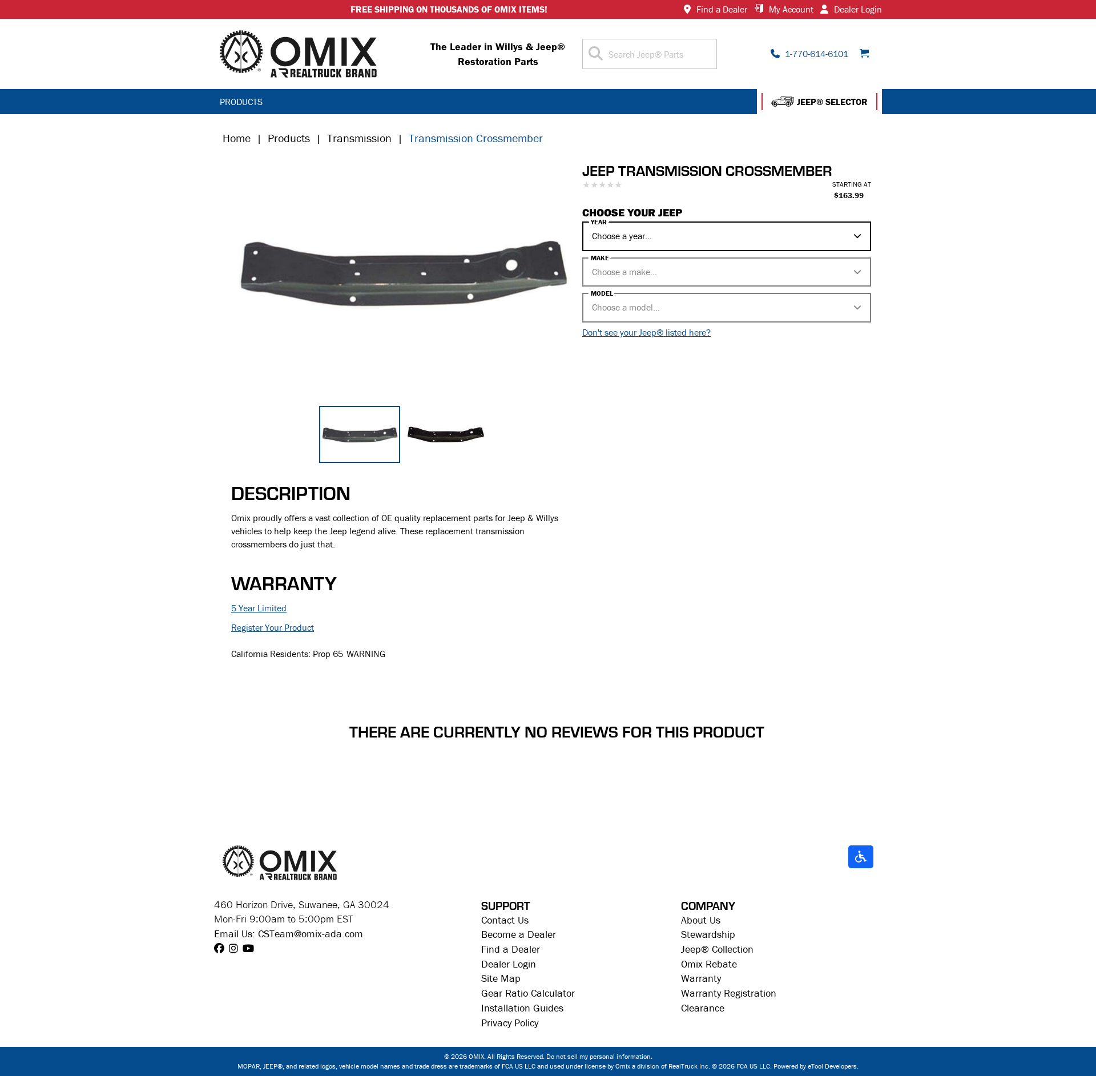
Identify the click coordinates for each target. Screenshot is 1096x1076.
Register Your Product (272, 627)
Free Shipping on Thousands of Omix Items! (448, 9)
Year (599, 222)
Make (600, 258)
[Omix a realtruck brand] (280, 861)
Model (602, 293)
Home (237, 138)
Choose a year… (622, 235)
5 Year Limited (259, 608)
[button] (819, 101)
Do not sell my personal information (598, 1056)
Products (289, 138)
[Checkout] (868, 54)
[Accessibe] (860, 857)
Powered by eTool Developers (815, 1066)
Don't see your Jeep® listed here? (646, 332)
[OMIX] (298, 54)
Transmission (359, 138)
